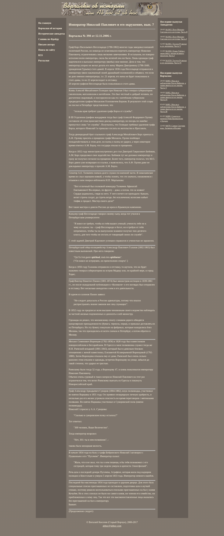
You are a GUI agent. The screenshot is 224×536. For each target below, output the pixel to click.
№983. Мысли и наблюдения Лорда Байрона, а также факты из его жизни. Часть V (173, 84)
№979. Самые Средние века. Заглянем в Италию (172, 127)
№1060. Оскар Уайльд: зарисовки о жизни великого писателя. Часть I (172, 53)
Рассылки (43, 60)
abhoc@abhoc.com (112, 526)
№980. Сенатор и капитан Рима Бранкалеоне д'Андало (171, 118)
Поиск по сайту (46, 50)
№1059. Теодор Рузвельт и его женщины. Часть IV (173, 62)
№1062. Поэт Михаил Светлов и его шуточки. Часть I (173, 38)
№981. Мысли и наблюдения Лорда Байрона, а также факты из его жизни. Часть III (173, 108)
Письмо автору (46, 44)
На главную (44, 23)
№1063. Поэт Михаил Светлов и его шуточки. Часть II (173, 31)
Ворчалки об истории (50, 28)
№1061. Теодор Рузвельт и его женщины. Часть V (173, 45)
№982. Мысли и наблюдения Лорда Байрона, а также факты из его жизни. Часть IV (173, 96)
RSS (40, 55)
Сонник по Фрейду (48, 39)
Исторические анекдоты (51, 33)
